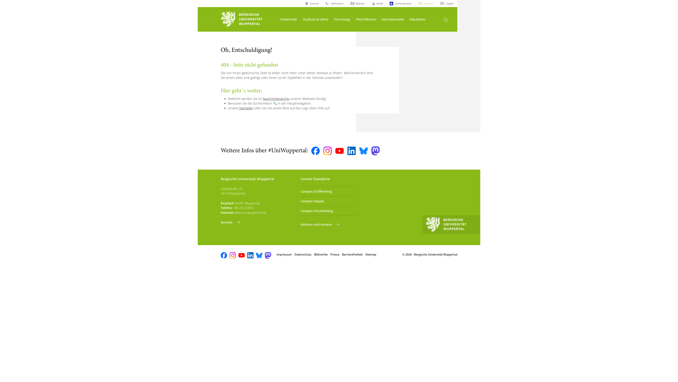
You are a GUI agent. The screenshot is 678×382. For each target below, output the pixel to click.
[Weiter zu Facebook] (315, 151)
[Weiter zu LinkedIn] (351, 151)
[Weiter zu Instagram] (327, 151)
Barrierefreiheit (352, 254)
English (450, 3)
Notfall (379, 3)
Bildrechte (321, 254)
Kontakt (227, 222)
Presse (334, 254)
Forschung (342, 19)
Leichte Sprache (403, 3)
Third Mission (366, 19)
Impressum (284, 254)
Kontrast (314, 3)
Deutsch (429, 3)
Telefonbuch (337, 3)
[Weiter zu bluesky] (363, 151)
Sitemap (370, 254)
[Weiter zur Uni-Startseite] (249, 19)
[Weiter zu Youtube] (339, 151)
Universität (288, 19)
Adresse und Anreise (317, 224)
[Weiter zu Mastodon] (375, 150)
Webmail (359, 3)
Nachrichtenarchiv (276, 99)
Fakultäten (417, 19)
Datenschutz (303, 254)
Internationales (392, 19)
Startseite (246, 108)
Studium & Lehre (315, 19)
